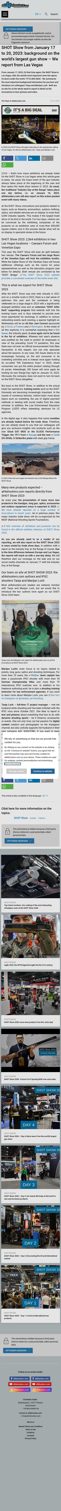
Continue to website (42, 771)
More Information (12, 764)
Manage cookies (16, 771)
